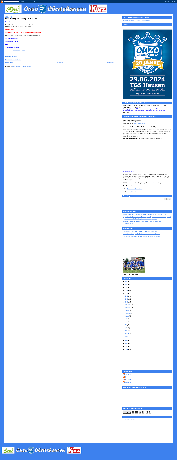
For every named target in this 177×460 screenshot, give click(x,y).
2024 (126, 281)
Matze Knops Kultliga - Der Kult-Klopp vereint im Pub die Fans (141, 234)
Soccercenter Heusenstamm (134, 189)
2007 (126, 340)
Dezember (128, 304)
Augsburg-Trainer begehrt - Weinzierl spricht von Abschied (140, 231)
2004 (126, 349)
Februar (127, 333)
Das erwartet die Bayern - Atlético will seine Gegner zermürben (141, 236)
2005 (126, 346)
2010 (126, 296)
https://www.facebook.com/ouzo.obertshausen (136, 20)
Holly (124, 377)
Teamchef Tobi (127, 382)
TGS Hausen (154, 183)
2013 (126, 287)
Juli (126, 319)
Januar (127, 336)
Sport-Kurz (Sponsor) (129, 420)
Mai (126, 325)
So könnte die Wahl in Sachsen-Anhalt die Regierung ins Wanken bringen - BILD (147, 214)
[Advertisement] (132, 247)
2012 (126, 290)
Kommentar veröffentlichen (13, 60)
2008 (126, 302)
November (128, 307)
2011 (126, 293)
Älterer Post (110, 62)
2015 (126, 284)
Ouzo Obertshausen (139, 123)
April (126, 328)
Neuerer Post (9, 62)
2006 (126, 343)
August (127, 316)
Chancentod (126, 374)
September (128, 313)
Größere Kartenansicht (128, 171)
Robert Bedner (127, 379)
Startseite (60, 62)
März (126, 330)
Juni (126, 322)
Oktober (127, 310)
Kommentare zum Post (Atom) (21, 66)
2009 (126, 299)
